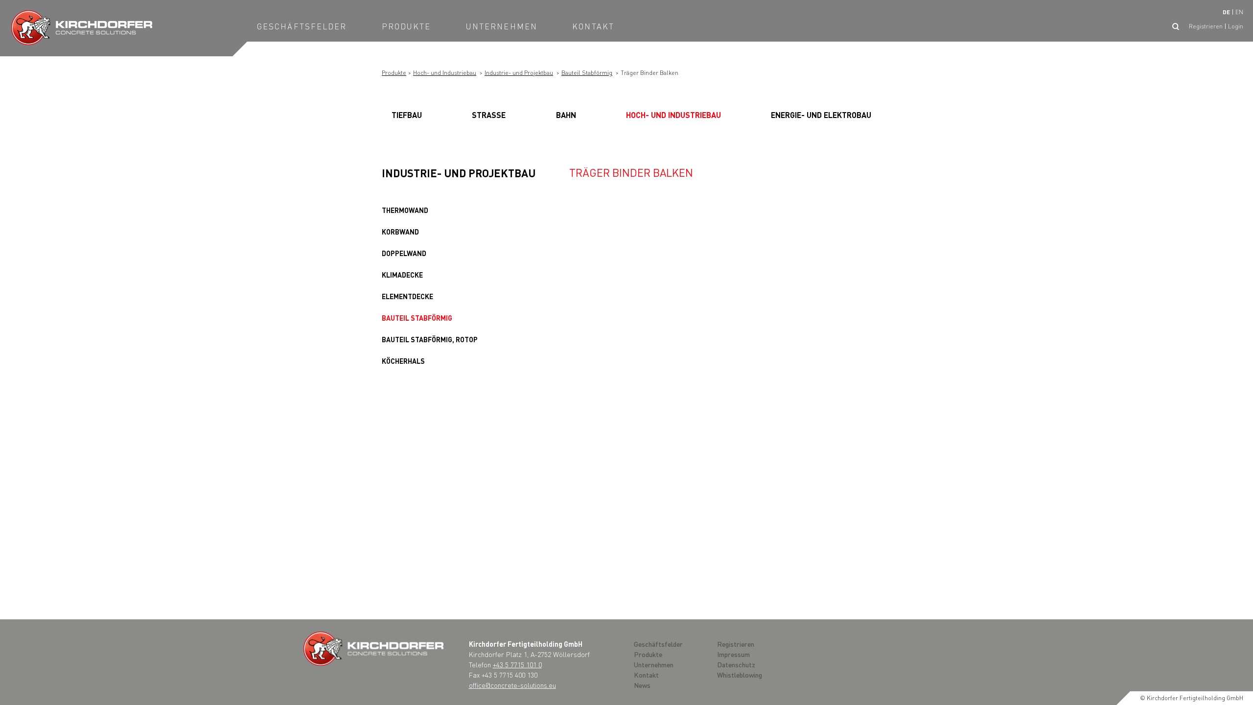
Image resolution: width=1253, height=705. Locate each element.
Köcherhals (403, 360)
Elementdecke (407, 296)
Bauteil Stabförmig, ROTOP (430, 339)
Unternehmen (501, 26)
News (642, 685)
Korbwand (400, 231)
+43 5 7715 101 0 (517, 664)
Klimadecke (402, 274)
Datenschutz (736, 664)
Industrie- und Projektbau (519, 72)
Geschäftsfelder (302, 26)
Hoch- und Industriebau (444, 72)
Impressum (733, 654)
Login (1235, 26)
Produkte (406, 26)
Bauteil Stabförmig (586, 72)
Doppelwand (404, 253)
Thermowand (405, 210)
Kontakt (593, 26)
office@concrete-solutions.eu (512, 685)
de (1226, 12)
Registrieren (1206, 26)
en (1239, 12)
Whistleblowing (739, 674)
